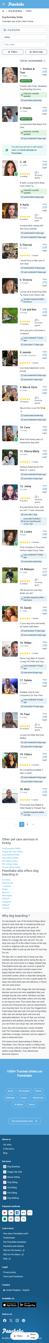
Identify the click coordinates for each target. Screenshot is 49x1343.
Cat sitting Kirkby (10, 861)
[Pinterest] (23, 1320)
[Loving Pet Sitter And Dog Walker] (24, 730)
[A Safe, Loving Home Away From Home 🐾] (24, 179)
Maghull (5, 905)
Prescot (5, 908)
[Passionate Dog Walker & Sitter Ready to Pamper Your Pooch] (24, 802)
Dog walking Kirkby (11, 854)
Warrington (7, 895)
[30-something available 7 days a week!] (24, 767)
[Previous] (16, 824)
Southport (6, 902)
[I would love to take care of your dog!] (24, 258)
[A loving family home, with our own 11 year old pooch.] (24, 505)
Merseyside (7, 883)
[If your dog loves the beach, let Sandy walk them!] (24, 621)
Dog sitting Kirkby (10, 858)
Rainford (6, 898)
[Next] (33, 824)
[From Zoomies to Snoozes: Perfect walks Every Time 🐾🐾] (24, 546)
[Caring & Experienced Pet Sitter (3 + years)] (24, 464)
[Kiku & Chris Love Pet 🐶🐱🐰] (24, 403)
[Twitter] (11, 1320)
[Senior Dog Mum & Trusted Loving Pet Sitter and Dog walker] (24, 657)
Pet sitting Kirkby (10, 864)
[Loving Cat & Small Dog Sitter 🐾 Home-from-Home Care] (24, 290)
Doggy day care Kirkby (12, 851)
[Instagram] (17, 1320)
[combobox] (24, 30)
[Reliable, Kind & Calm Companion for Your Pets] (24, 693)
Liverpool (6, 886)
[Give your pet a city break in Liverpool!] (24, 327)
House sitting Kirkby (11, 867)
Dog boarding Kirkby (11, 848)
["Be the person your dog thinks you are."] (24, 584)
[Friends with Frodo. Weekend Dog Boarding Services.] (24, 84)
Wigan (5, 889)
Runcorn (5, 892)
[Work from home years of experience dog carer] (24, 435)
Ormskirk (6, 880)
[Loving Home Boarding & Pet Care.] (24, 123)
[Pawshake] (16, 4)
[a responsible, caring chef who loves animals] (24, 221)
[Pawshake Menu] (4, 4)
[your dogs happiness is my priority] (24, 365)
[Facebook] (4, 1320)
